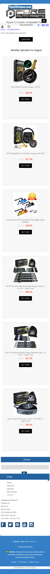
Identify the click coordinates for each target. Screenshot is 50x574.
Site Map (13, 562)
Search (26, 459)
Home (3, 29)
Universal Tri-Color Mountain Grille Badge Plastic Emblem (25, 221)
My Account (5, 509)
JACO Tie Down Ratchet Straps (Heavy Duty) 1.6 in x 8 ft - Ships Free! (25, 287)
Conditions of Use (33, 562)
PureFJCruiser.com (30, 541)
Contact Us (5, 503)
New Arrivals (12, 492)
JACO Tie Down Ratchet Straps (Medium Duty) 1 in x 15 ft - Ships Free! (25, 354)
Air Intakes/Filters (13, 29)
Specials (10, 489)
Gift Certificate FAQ (8, 512)
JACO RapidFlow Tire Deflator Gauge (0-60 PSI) (25, 153)
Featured (10, 486)
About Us (4, 506)
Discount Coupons (8, 515)
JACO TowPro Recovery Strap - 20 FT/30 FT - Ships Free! (25, 420)
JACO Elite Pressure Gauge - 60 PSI (25, 87)
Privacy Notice (22, 562)
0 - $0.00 (43, 25)
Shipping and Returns (9, 500)
